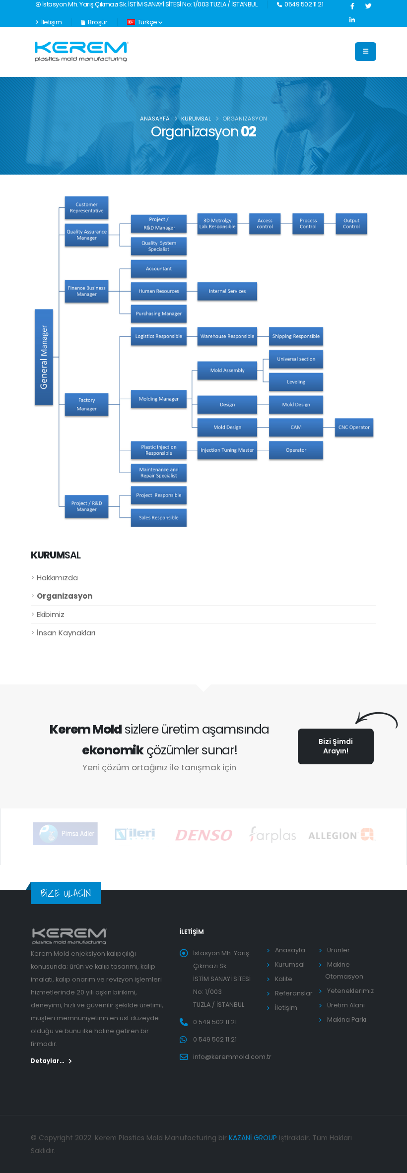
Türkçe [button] (147, 22)
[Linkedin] (352, 20)
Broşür (97, 22)
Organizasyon (64, 596)
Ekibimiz (51, 614)
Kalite (283, 979)
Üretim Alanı (346, 1005)
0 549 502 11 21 (215, 1022)
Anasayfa (155, 119)
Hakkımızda (57, 577)
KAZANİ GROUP (253, 1138)
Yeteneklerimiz (350, 991)
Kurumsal (196, 119)
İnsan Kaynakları (66, 632)
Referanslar (294, 993)
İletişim (51, 22)
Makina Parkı (346, 1019)
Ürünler (338, 950)
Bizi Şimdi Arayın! (336, 746)
